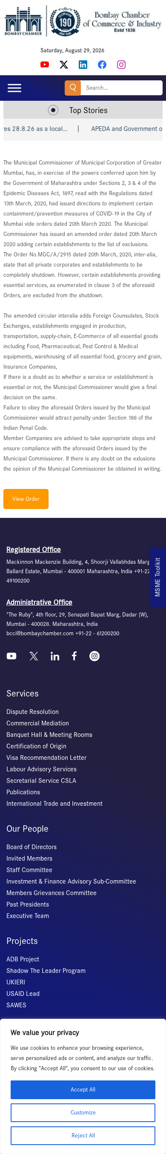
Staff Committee (29, 870)
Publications (23, 792)
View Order (26, 499)
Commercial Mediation (37, 723)
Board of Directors (31, 847)
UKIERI (15, 982)
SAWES (16, 1005)
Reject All (83, 1135)
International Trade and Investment (54, 803)
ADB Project (22, 959)
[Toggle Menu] (14, 88)
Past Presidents (27, 904)
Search (73, 88)
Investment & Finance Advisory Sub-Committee (71, 881)
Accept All (83, 1089)
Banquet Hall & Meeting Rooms (49, 735)
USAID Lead (23, 994)
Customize (83, 1112)
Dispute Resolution (32, 712)
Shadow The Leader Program (46, 971)
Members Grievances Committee (51, 893)
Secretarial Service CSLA (41, 780)
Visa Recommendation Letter (46, 758)
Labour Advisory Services (41, 769)
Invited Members (29, 858)
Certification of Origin (36, 746)
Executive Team (27, 916)
